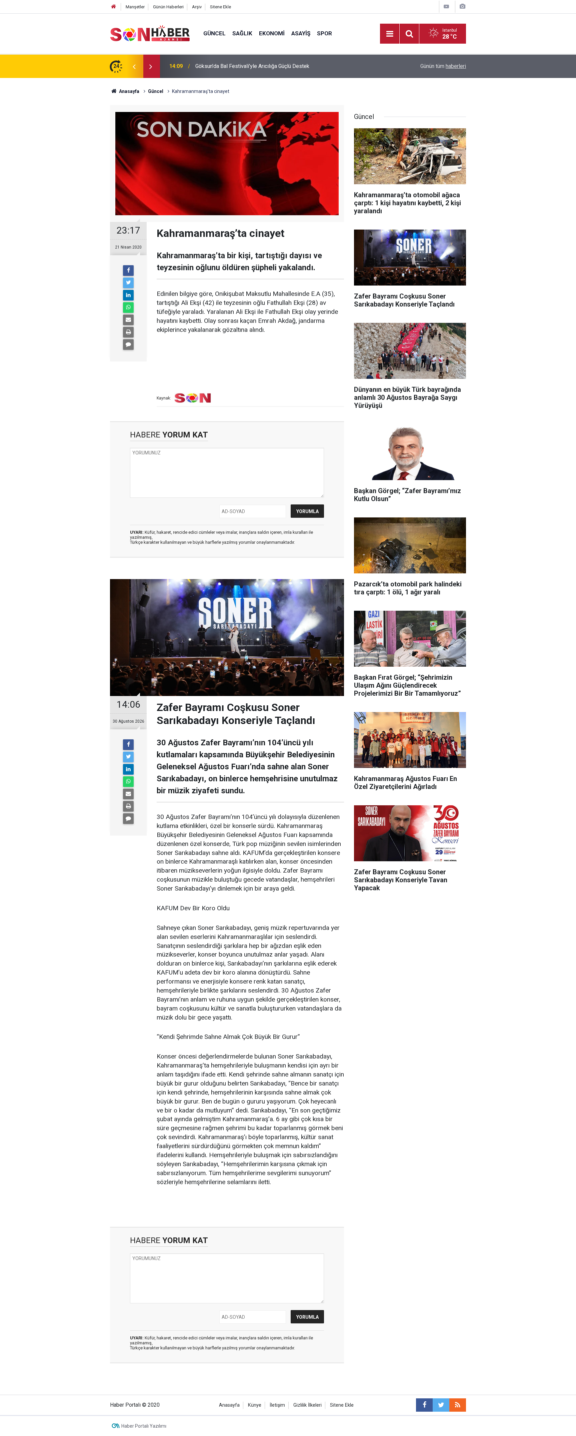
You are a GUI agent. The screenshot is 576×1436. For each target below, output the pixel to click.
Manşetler (135, 6)
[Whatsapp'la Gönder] (128, 307)
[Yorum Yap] (128, 344)
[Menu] (390, 34)
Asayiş (300, 33)
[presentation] (134, 66)
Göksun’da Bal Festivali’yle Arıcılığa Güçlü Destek (252, 66)
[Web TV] (446, 6)
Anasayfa (229, 1405)
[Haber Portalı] (150, 33)
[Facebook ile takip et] (424, 1405)
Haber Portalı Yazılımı (143, 1426)
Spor (324, 33)
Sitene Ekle (220, 6)
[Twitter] (128, 283)
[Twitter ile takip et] (441, 1405)
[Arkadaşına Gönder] (128, 320)
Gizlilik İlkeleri (307, 1405)
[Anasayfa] (113, 6)
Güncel (214, 33)
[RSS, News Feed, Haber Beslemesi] (457, 1405)
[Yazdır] (128, 332)
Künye (254, 1405)
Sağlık (242, 33)
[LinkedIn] (128, 295)
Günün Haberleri (168, 6)
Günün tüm (443, 66)
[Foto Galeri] (462, 6)
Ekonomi (272, 33)
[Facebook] (128, 270)
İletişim (277, 1405)
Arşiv (197, 6)
